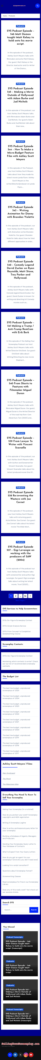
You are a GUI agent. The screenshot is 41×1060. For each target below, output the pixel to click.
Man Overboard (9, 773)
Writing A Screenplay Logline (14, 823)
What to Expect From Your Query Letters (19, 852)
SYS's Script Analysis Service (14, 626)
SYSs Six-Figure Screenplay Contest (17, 620)
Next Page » (20, 600)
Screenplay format (24, 871)
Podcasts (20, 26)
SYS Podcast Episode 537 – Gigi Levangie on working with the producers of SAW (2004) (20, 553)
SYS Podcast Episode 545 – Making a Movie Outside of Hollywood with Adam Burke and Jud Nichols (20, 95)
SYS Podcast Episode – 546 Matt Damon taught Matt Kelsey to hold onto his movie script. (20, 37)
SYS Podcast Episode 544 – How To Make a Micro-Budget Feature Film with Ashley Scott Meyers (20, 153)
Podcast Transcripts (15, 937)
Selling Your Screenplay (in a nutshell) (18, 809)
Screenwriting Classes (12, 876)
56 (25, 596)
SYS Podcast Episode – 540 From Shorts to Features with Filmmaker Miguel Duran (20, 387)
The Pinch (7, 779)
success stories (12, 892)
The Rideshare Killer (11, 784)
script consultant (21, 865)
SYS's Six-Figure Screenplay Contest (17, 656)
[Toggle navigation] (2, 5)
